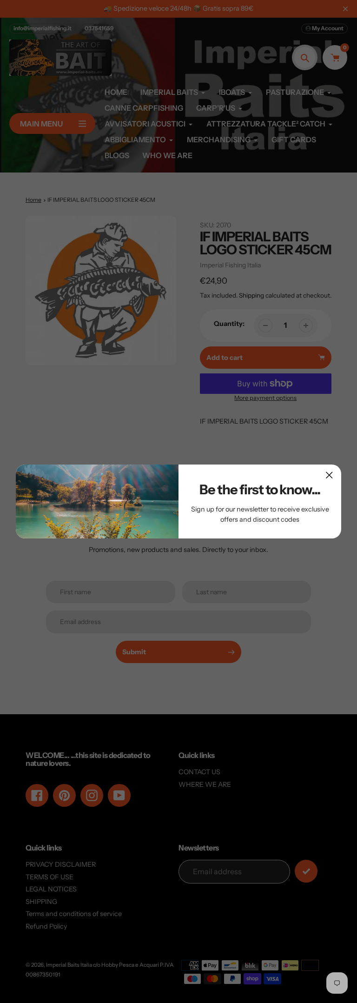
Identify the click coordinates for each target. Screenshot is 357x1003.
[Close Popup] (329, 475)
